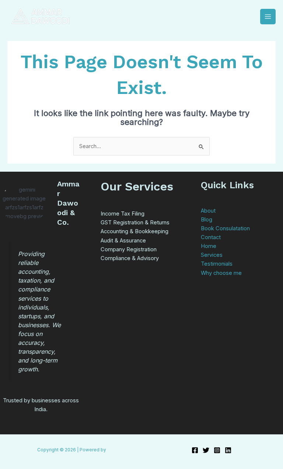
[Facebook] (195, 450)
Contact (211, 237)
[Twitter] (206, 450)
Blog (206, 219)
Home (208, 246)
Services (212, 255)
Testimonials (217, 263)
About (208, 210)
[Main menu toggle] (268, 16)
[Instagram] (217, 450)
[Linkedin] (228, 450)
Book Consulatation (225, 228)
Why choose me (221, 273)
